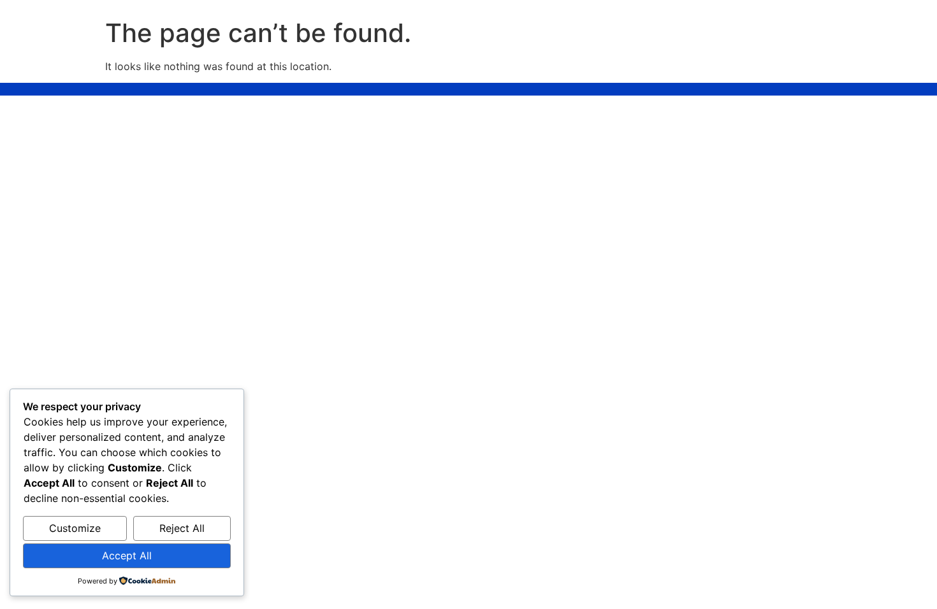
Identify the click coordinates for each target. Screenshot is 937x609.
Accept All (127, 555)
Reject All (182, 528)
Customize (75, 528)
